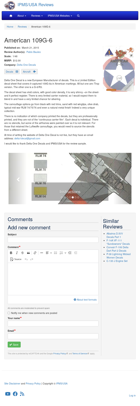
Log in (132, 395)
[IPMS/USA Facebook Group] (15, 394)
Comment (13, 247)
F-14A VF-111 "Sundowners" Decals (118, 242)
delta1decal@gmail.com (27, 138)
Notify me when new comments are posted (34, 313)
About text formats (87, 299)
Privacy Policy (59, 353)
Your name (14, 318)
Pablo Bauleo (33, 52)
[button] (18, 178)
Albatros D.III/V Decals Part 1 (115, 235)
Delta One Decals (26, 64)
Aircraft (27, 71)
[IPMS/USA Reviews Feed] (22, 394)
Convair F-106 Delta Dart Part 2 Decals (117, 248)
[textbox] (53, 279)
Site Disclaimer (12, 383)
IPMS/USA (61, 383)
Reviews (22, 26)
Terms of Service (79, 353)
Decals (9, 71)
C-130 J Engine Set (117, 261)
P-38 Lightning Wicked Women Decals (119, 255)
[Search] (78, 15)
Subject (12, 234)
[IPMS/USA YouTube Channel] (8, 394)
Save (15, 344)
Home (10, 26)
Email (11, 330)
